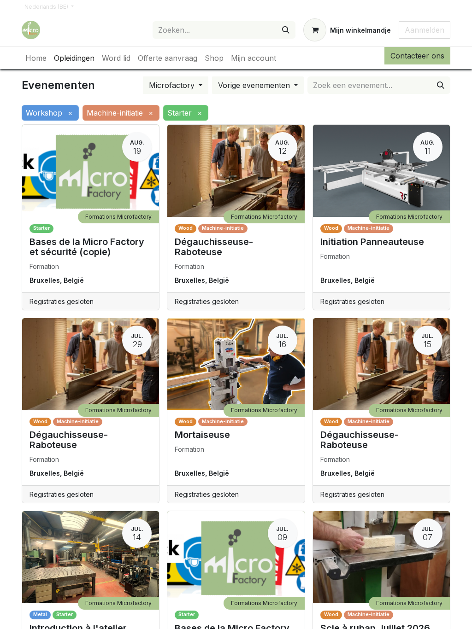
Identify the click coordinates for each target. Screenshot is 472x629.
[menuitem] (36, 58)
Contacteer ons (417, 55)
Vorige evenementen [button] (255, 85)
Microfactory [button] (173, 85)
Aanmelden (424, 30)
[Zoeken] (285, 30)
